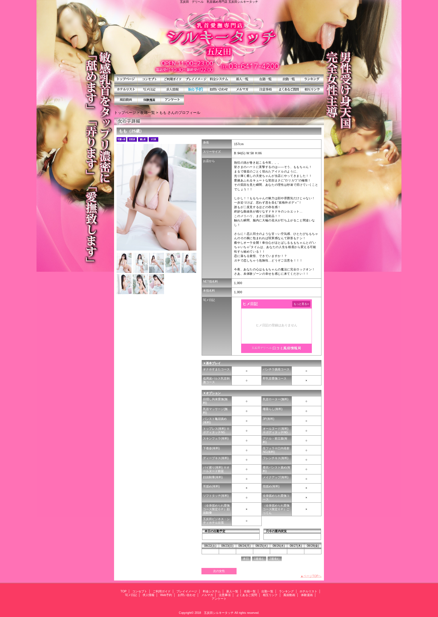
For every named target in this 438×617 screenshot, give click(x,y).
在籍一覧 (265, 79)
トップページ (125, 112)
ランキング (312, 79)
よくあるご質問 (288, 89)
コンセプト (149, 79)
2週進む (274, 558)
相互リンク (312, 89)
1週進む (259, 558)
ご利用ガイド (172, 79)
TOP (126, 79)
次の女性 (219, 571)
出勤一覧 (288, 79)
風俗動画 (126, 100)
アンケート (172, 100)
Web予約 (195, 89)
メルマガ (242, 89)
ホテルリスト (126, 89)
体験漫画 (149, 100)
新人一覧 (242, 79)
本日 (246, 558)
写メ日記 (149, 89)
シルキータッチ (219, 38)
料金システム (219, 79)
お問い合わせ (219, 89)
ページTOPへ (312, 576)
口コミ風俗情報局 (287, 348)
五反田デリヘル (262, 348)
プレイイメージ (195, 79)
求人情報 (172, 89)
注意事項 (265, 89)
